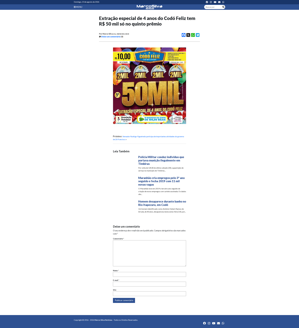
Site (114, 290)
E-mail (116, 280)
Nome (116, 270)
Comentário (118, 239)
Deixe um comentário (110, 36)
